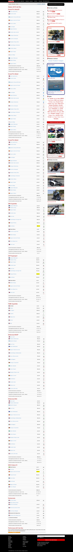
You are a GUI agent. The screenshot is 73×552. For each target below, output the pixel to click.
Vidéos (9, 543)
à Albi (11, 323)
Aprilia (51, 98)
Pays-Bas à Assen (13, 213)
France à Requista (13, 486)
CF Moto (51, 102)
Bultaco (61, 100)
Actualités (17, 1)
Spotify (24, 543)
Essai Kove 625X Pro (52, 13)
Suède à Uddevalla (13, 365)
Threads (24, 538)
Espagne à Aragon (13, 51)
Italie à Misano (12, 225)
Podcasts (9, 544)
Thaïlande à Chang (13, 207)
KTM (61, 108)
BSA (55, 100)
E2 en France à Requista (14, 510)
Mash (58, 110)
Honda (60, 105)
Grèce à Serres (12, 478)
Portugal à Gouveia (13, 474)
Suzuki (58, 115)
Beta (59, 98)
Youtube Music (25, 542)
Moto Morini (53, 111)
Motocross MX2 (12, 399)
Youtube (50, 60)
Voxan (62, 117)
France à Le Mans (13, 23)
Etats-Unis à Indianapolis (14, 38)
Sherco (54, 115)
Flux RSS (24, 546)
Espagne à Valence (13, 63)
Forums (40, 1)
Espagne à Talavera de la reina (15, 349)
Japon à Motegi (12, 54)
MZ (63, 112)
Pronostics (10, 547)
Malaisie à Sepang (13, 60)
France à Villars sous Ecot (14, 356)
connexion (39, 4)
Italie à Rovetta (12, 481)
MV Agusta (59, 111)
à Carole (11, 320)
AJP (48, 98)
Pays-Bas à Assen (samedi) (14, 32)
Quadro (50, 115)
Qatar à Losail (12, 244)
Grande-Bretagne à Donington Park (15, 219)
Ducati (58, 102)
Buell (58, 100)
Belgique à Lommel (13, 375)
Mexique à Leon (12, 385)
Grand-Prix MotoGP (13, 9)
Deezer (24, 544)
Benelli (55, 98)
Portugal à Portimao (13, 222)
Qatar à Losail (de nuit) (13, 11)
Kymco (50, 110)
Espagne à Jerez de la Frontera (15, 20)
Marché (9, 538)
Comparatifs (51, 125)
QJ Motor (62, 113)
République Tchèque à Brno (14, 41)
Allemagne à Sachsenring (14, 35)
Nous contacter (40, 545)
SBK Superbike (12, 203)
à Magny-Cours (12, 316)
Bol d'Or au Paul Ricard (13, 504)
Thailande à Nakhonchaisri (14, 338)
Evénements (11, 498)
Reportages (51, 64)
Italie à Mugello (12, 26)
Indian (50, 108)
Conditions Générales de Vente (42, 543)
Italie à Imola (12, 216)
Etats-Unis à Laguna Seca (14, 231)
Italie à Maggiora (12, 359)
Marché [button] (22, 1)
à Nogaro (11, 308)
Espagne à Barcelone (13, 28)
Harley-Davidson (53, 105)
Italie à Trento (12, 344)
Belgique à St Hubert (13, 484)
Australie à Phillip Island (13, 58)
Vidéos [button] (35, 1)
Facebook (55, 60)
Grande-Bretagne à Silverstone (15, 45)
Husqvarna (56, 107)
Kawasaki (54, 108)
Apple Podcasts (25, 541)
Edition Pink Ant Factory (41, 544)
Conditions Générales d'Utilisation (43, 542)
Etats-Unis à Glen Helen (14, 388)
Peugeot (53, 113)
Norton (49, 113)
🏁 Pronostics (46, 1)
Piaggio (58, 113)
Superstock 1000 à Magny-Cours (15, 515)
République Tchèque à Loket (14, 372)
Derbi (54, 102)
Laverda (54, 110)
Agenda (27, 1)
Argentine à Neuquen (13, 340)
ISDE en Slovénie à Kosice (14, 502)
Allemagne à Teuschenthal (14, 362)
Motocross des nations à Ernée (15, 507)
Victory (59, 117)
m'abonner (43, 4)
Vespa (55, 117)
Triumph (49, 117)
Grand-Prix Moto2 (13, 74)
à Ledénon (11, 313)
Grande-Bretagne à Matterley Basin (15, 352)
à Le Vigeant (12, 310)
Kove (58, 108)
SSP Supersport (12, 256)
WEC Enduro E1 (13, 465)
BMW (62, 98)
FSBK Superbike (13, 304)
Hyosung (61, 107)
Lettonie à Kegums (13, 369)
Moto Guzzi (61, 103)
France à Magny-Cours (13, 241)
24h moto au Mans (13, 500)
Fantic (53, 103)
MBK (49, 111)
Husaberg (50, 107)
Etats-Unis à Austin (13, 13)
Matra (61, 110)
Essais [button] (31, 1)
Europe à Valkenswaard (13, 346)
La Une (9, 536)
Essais (50, 28)
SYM (61, 115)
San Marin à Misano (13, 48)
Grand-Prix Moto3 (13, 140)
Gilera (56, 103)
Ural (53, 117)
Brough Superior (51, 100)
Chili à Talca (12, 469)
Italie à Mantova (12, 378)
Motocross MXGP (13, 335)
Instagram (61, 60)
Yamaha (56, 118)
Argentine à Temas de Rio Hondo (15, 16)
